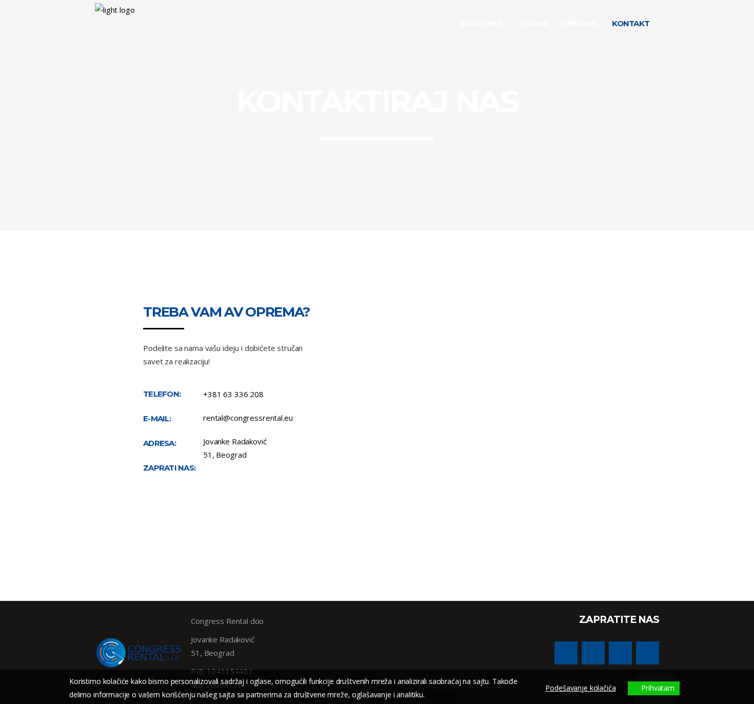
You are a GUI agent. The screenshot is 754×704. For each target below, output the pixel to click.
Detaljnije (442, 694)
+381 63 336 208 (233, 394)
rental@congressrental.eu (247, 418)
